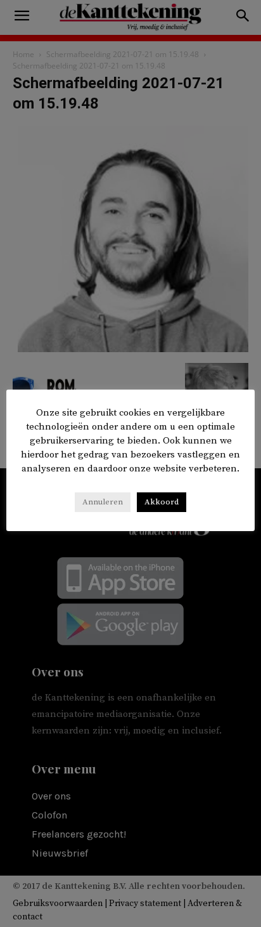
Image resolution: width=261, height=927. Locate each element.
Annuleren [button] (102, 502)
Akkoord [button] (161, 502)
